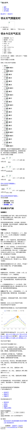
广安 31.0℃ (22, 334)
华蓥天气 (6, 396)
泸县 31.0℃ (15, 334)
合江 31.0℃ (9, 334)
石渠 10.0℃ (22, 336)
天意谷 (5, 404)
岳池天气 (6, 392)
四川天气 (3, 14)
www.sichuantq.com (12, 427)
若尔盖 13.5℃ (22, 338)
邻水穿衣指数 (15, 420)
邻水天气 (10, 14)
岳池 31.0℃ (9, 336)
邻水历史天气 (10, 422)
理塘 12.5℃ (9, 338)
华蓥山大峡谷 (7, 408)
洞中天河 (6, 402)
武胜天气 (6, 394)
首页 (5, 7)
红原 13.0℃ (15, 338)
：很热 (8, 204)
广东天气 (20, 425)
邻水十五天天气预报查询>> (8, 183)
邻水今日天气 (7, 420)
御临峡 (5, 406)
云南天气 (14, 425)
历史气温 (6, 9)
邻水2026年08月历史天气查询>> (9, 196)
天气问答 (6, 10)
